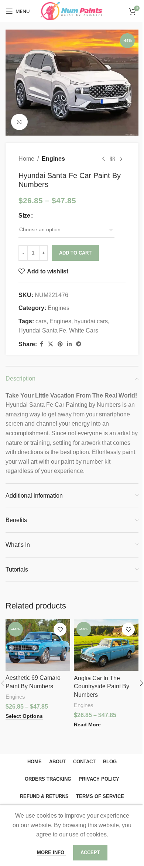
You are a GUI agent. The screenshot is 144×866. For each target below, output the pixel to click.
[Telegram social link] (78, 344)
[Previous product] (103, 158)
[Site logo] (72, 10)
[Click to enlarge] (19, 122)
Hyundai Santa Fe (42, 330)
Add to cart (75, 253)
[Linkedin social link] (69, 344)
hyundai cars (91, 321)
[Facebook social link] (41, 344)
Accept (90, 852)
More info (51, 852)
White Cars (83, 330)
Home (26, 159)
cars (41, 321)
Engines (53, 159)
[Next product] (121, 158)
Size (24, 215)
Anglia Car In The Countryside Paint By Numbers (101, 686)
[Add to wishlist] (60, 629)
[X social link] (50, 344)
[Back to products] (112, 158)
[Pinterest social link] (60, 344)
